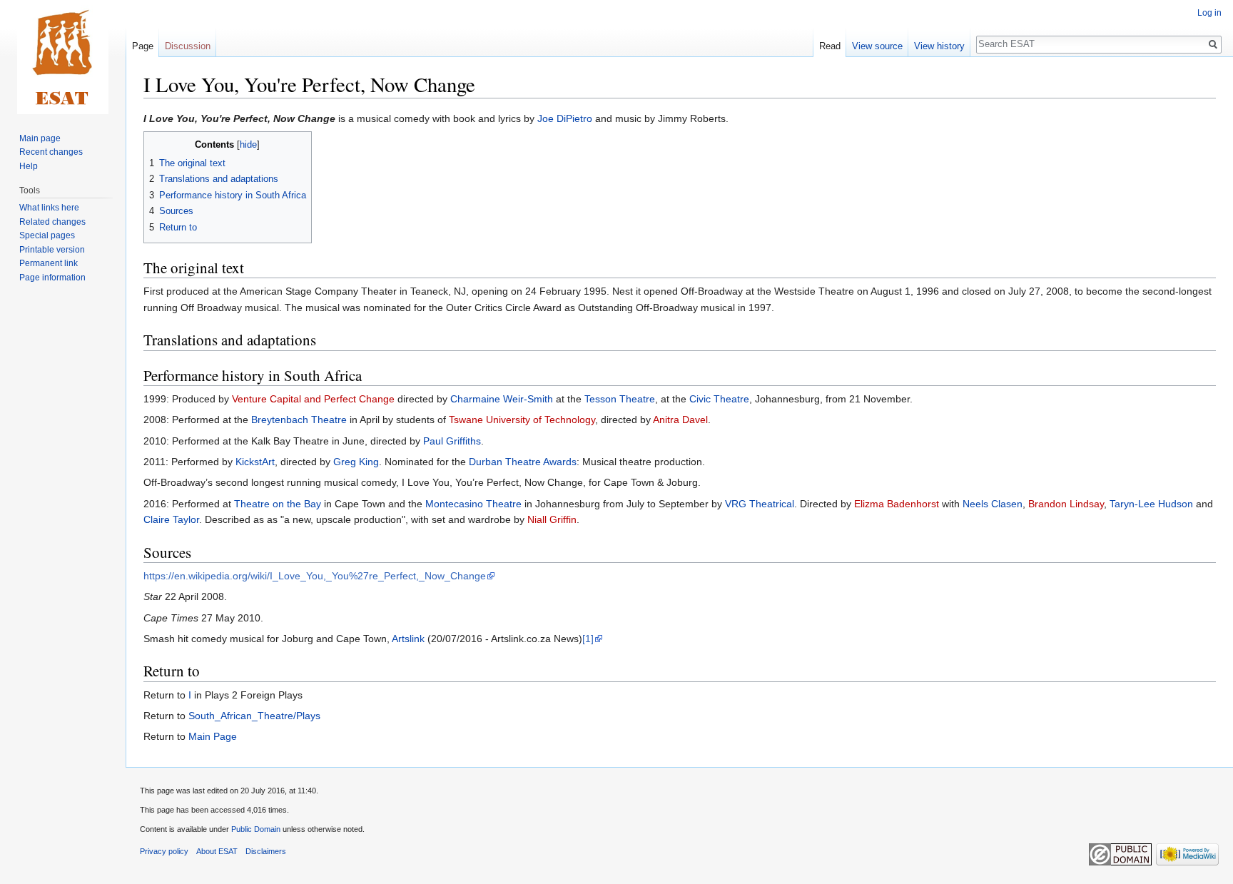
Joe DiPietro (564, 118)
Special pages (47, 235)
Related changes (52, 222)
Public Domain (255, 829)
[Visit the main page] (63, 57)
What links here (49, 208)
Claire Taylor (171, 519)
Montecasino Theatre (473, 503)
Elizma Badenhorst (896, 503)
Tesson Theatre (619, 399)
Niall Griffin (552, 519)
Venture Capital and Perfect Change (313, 399)
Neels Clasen (993, 503)
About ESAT (217, 851)
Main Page (212, 736)
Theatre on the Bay (277, 503)
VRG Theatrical (759, 503)
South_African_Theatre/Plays (254, 715)
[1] (588, 638)
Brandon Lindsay (1066, 503)
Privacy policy (164, 851)
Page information (52, 278)
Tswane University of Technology (522, 419)
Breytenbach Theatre (299, 419)
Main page (40, 138)
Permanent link (48, 263)
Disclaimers (265, 851)
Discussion (187, 46)
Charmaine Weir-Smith (501, 399)
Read (830, 46)
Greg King (356, 461)
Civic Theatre (719, 399)
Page (142, 46)
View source (877, 46)
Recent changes (51, 152)
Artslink (408, 638)
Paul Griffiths (452, 441)
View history (939, 46)
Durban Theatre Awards (523, 461)
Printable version (52, 250)
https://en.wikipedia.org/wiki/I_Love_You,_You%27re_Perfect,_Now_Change (314, 575)
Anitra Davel (680, 419)
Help (28, 166)
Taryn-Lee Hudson (1151, 503)
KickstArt (255, 461)
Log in (1209, 13)
